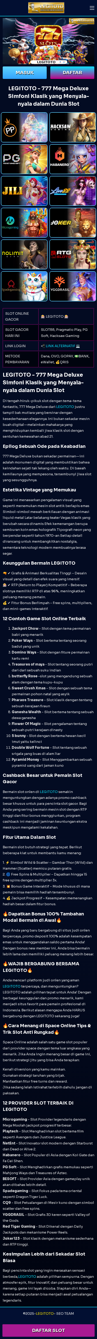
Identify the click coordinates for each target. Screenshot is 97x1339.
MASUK (25, 73)
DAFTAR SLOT (48, 1330)
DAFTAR (72, 73)
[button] (92, 8)
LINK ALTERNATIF (60, 346)
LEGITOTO (65, 407)
